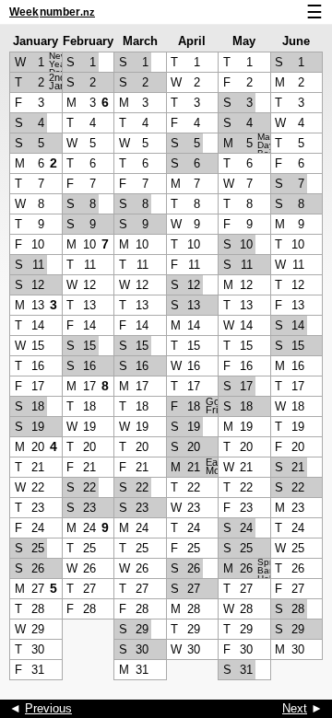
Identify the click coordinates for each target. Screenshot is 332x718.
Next (294, 708)
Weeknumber (52, 12)
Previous (48, 708)
